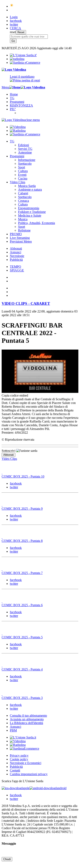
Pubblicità (16, 259)
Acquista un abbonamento (27, 719)
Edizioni (23, 145)
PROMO (16, 234)
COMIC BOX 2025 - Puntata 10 (23, 476)
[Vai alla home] (15, 87)
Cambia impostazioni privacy (29, 774)
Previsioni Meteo (21, 241)
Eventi (22, 174)
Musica (22, 219)
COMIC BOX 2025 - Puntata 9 (22, 508)
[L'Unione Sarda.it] (23, 55)
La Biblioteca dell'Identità (26, 723)
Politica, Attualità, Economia (36, 223)
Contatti (15, 770)
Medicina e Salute (29, 215)
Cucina (22, 178)
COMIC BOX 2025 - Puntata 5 (22, 637)
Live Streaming (20, 238)
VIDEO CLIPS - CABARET (26, 303)
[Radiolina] (17, 59)
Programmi (17, 101)
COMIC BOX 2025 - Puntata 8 (22, 540)
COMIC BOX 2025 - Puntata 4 (22, 669)
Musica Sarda (27, 186)
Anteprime (25, 152)
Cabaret (23, 193)
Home (14, 94)
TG (12, 98)
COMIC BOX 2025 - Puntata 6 (22, 605)
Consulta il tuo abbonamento (28, 715)
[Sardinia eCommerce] (25, 62)
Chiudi (7, 859)
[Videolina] (14, 69)
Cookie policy (19, 759)
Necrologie (17, 256)
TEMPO (15, 266)
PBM (13, 730)
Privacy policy (19, 755)
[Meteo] (12, 6)
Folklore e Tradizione (32, 212)
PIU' (13, 109)
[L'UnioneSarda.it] (23, 737)
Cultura (23, 171)
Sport (21, 167)
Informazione (26, 160)
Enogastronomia (28, 208)
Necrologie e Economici (25, 763)
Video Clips (17, 182)
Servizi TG (25, 148)
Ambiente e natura (30, 189)
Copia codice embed (15, 395)
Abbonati (16, 248)
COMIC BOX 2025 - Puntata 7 (22, 573)
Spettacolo (25, 163)
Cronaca (23, 200)
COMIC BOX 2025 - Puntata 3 (22, 698)
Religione (24, 230)
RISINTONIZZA (21, 105)
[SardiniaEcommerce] (24, 748)
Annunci (15, 252)
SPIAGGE (17, 270)
